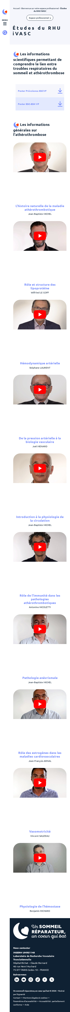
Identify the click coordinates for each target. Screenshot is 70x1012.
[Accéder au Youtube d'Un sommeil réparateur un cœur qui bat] (23, 979)
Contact (16, 997)
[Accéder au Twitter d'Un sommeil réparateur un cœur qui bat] (51, 979)
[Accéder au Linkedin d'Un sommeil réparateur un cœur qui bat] (16, 979)
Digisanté (21, 994)
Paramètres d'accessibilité (25, 1001)
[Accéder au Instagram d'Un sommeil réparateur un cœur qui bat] (30, 979)
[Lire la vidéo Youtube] (39, 157)
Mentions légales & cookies (35, 997)
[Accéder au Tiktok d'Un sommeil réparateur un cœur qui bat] (37, 979)
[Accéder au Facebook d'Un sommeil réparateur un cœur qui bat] (44, 979)
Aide (27, 1004)
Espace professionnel (39, 17)
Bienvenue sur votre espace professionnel (40, 8)
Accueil (16, 8)
